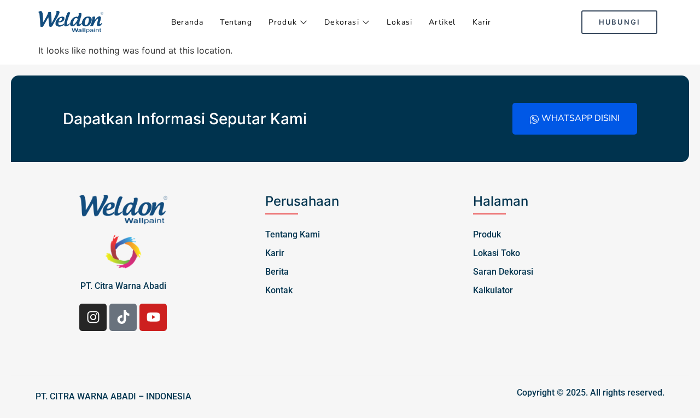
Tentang (236, 22)
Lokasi (399, 22)
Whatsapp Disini (580, 118)
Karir (482, 22)
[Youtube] (153, 317)
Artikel (442, 22)
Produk (283, 22)
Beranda (187, 22)
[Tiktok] (123, 317)
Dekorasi (341, 22)
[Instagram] (93, 317)
